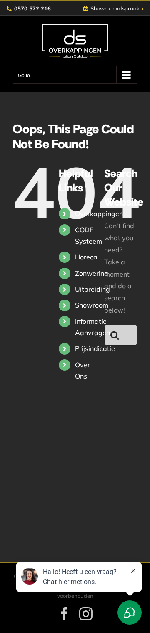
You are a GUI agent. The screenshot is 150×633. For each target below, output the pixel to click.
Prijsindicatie (95, 348)
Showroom (91, 305)
